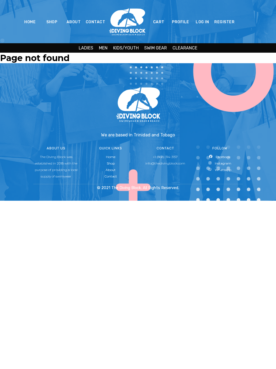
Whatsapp (221, 170)
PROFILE (180, 22)
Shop (111, 163)
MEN (103, 48)
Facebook (221, 157)
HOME (30, 22)
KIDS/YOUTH (126, 48)
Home (110, 157)
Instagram (221, 163)
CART (158, 22)
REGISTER (224, 22)
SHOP (51, 22)
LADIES (86, 48)
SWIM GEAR (155, 48)
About (111, 170)
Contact (110, 176)
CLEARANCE (184, 48)
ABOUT (74, 22)
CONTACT (95, 22)
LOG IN (202, 22)
